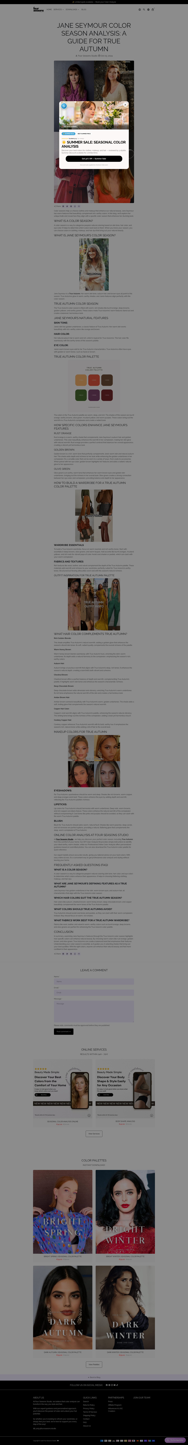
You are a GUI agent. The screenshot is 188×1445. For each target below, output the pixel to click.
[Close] (125, 104)
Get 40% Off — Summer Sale (94, 159)
